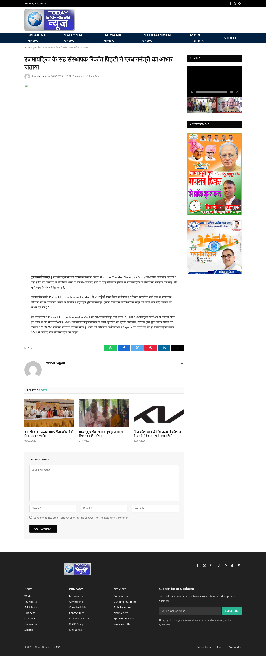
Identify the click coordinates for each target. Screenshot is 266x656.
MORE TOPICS (197, 37)
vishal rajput (41, 76)
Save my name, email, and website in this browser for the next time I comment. (82, 517)
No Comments (76, 76)
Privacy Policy (224, 620)
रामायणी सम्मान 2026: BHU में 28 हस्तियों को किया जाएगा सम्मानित (48, 434)
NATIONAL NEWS (73, 37)
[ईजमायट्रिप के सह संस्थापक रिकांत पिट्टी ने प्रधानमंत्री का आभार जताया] (81, 86)
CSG (58, 647)
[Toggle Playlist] (231, 92)
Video (230, 37)
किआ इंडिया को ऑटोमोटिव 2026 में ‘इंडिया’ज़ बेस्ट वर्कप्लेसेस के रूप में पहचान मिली (157, 434)
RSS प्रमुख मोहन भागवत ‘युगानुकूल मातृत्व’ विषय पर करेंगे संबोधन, (101, 434)
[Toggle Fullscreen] (237, 92)
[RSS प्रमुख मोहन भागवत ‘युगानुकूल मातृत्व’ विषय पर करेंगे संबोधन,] (104, 413)
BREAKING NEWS (36, 37)
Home (27, 47)
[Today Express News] (49, 20)
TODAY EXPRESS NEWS (209, 71)
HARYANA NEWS (112, 37)
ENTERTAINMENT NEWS (157, 37)
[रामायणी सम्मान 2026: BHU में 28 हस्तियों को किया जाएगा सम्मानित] (49, 413)
